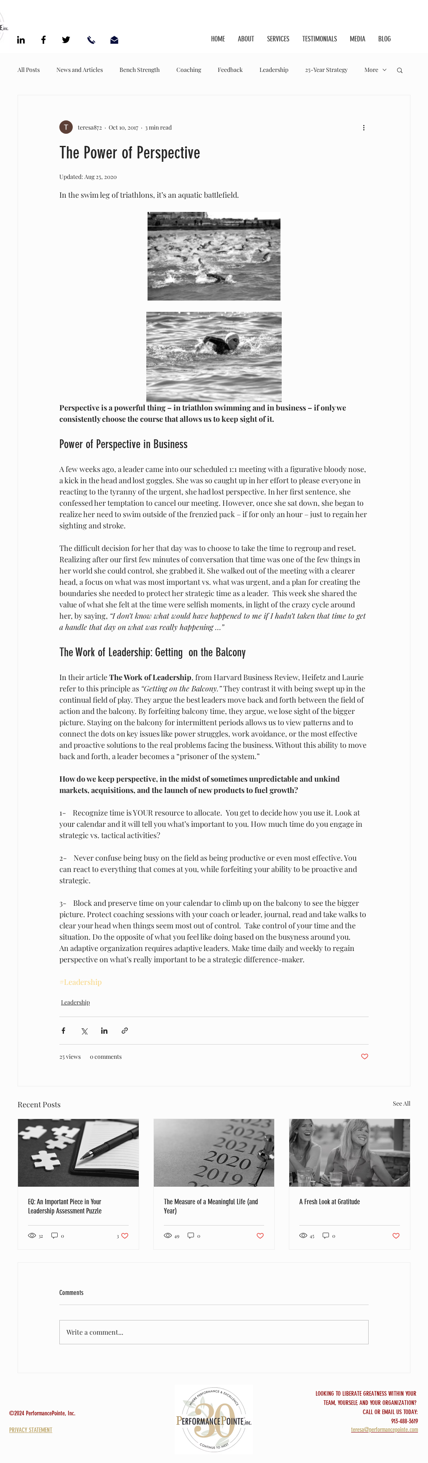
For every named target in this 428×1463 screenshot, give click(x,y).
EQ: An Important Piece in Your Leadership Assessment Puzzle (65, 1206)
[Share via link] (125, 1031)
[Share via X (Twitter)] (84, 1031)
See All (401, 1103)
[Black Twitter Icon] (66, 39)
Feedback (230, 70)
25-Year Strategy (326, 70)
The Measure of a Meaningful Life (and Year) (211, 1206)
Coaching (188, 70)
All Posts (29, 70)
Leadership (274, 70)
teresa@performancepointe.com (384, 1429)
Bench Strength (140, 70)
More (371, 70)
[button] (400, 69)
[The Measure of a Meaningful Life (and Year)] (214, 1153)
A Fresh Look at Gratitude (329, 1201)
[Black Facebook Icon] (43, 39)
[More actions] (364, 127)
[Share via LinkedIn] (104, 1031)
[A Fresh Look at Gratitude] (349, 1153)
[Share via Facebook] (63, 1031)
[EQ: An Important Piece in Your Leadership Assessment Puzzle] (78, 1153)
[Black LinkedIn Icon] (20, 39)
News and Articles (79, 70)
